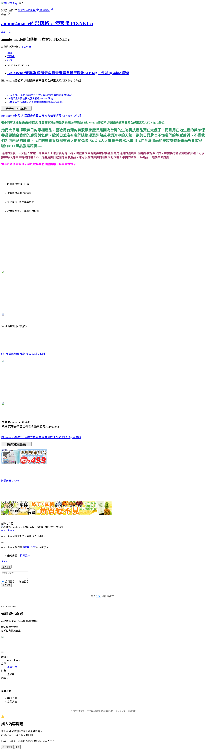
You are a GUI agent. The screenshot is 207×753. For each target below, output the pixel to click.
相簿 (9, 53)
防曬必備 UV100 (10, 480)
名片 (9, 60)
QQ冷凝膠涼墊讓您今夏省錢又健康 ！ (25, 354)
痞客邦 (26, 547)
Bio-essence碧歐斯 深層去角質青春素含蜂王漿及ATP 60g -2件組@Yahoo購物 (68, 73)
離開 (17, 747)
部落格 (11, 56)
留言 (33, 547)
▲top (4, 561)
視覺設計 (25, 555)
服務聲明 (132, 711)
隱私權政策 (120, 711)
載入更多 (6, 567)
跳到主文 (6, 32)
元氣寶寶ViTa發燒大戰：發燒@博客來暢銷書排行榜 (35, 102)
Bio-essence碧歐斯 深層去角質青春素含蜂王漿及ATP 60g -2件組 (41, 115)
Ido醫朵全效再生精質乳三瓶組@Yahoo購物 (30, 98)
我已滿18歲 (7, 747)
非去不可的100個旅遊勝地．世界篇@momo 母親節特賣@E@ (39, 95)
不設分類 (26, 47)
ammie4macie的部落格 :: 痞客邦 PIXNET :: (47, 23)
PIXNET (80, 711)
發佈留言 (6, 585)
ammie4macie (7, 530)
